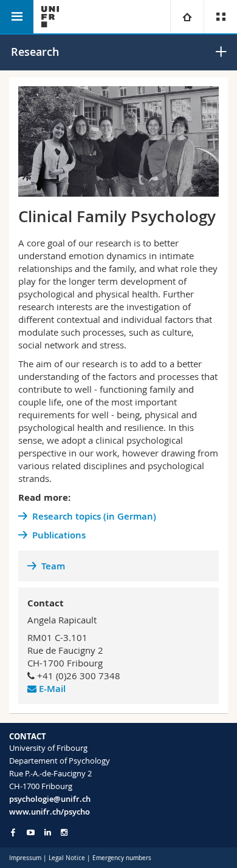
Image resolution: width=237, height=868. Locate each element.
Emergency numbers (121, 858)
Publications (59, 535)
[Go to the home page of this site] (50, 16)
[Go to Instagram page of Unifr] (64, 832)
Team (53, 566)
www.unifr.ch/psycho (49, 811)
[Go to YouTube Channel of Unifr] (31, 832)
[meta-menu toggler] (220, 16)
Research (35, 51)
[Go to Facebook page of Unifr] (13, 832)
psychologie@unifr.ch (50, 798)
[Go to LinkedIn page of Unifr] (47, 832)
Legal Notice (67, 858)
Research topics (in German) (94, 516)
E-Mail (52, 688)
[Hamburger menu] (16, 16)
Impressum (25, 858)
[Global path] (187, 16)
